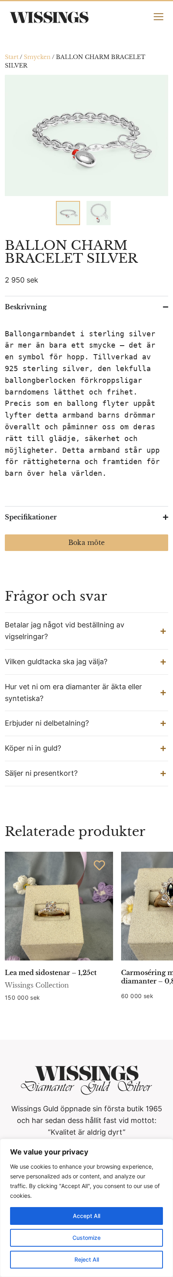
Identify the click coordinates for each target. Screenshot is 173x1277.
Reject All (86, 1259)
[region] (86, 1208)
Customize (86, 1237)
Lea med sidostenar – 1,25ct (51, 973)
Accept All (86, 1215)
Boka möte (86, 542)
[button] (86, 631)
